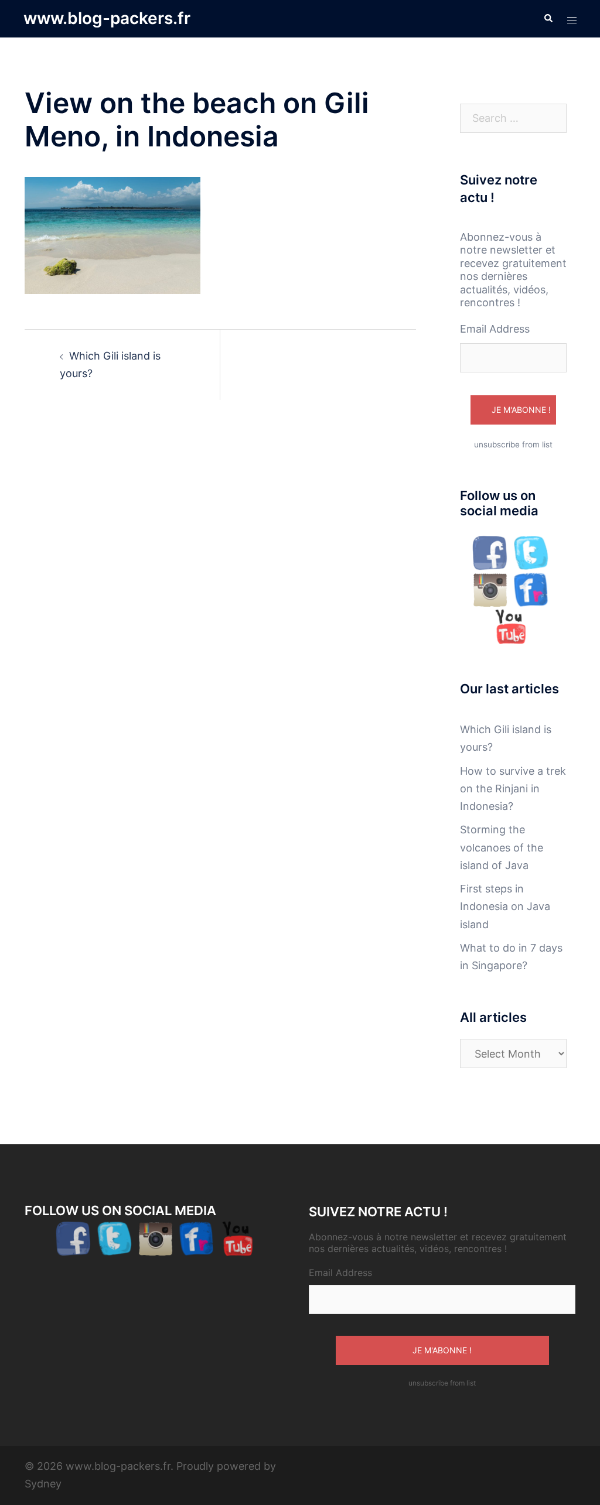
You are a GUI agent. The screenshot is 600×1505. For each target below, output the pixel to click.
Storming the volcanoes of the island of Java (501, 847)
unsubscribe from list (513, 444)
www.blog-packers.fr (106, 18)
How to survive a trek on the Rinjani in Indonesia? (513, 788)
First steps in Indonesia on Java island (505, 906)
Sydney (43, 1483)
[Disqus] (220, 581)
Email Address (495, 329)
